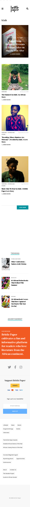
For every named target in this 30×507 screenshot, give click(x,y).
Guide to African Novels (10, 477)
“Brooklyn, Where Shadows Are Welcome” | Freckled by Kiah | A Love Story (15, 139)
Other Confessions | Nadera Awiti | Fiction (18, 263)
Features (20, 37)
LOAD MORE (22, 207)
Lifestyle (5, 425)
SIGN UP (15, 411)
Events (18, 429)
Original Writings (8, 429)
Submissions (7, 462)
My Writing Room (8, 458)
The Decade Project (8, 473)
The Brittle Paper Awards (10, 440)
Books (19, 425)
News (12, 425)
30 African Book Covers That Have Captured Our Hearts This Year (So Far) (19, 302)
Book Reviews (11, 37)
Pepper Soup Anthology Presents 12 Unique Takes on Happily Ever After (15, 46)
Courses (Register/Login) (10, 455)
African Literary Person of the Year (12, 447)
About (5, 469)
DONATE (15, 385)
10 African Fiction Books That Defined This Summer (19, 282)
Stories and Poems (16, 259)
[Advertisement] (15, 231)
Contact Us (13, 469)
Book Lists (13, 277)
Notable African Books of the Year (12, 443)
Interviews (6, 432)
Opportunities (20, 458)
